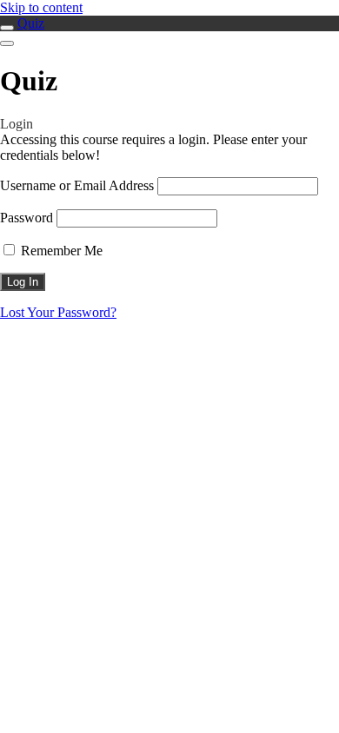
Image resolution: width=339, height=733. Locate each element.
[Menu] (7, 43)
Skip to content (41, 7)
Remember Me (60, 250)
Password (26, 217)
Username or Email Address (77, 185)
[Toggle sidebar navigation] (7, 27)
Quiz (30, 23)
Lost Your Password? (58, 312)
